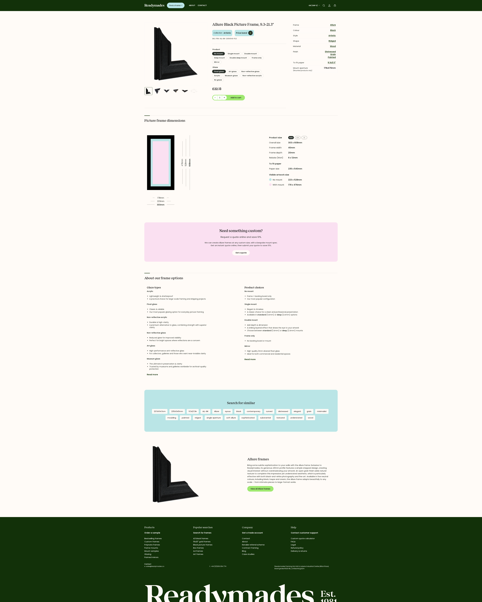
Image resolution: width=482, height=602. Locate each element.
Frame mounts (151, 548)
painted (185, 417)
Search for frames (202, 532)
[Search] (324, 5)
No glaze (218, 80)
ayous (228, 411)
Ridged (332, 41)
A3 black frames (200, 538)
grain (309, 411)
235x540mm (177, 411)
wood (310, 417)
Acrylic (217, 75)
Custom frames (151, 541)
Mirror (217, 62)
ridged (198, 417)
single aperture (214, 417)
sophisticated (248, 417)
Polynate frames (152, 544)
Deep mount (219, 58)
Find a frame (174, 5)
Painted (332, 57)
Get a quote (241, 252)
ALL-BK (205, 411)
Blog (244, 551)
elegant (297, 411)
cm (297, 137)
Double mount (250, 53)
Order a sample (152, 532)
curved (269, 411)
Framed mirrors (151, 557)
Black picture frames (202, 544)
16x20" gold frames (201, 541)
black (238, 411)
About (192, 5)
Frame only (257, 58)
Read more (152, 374)
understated (296, 417)
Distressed (330, 51)
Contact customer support (304, 532)
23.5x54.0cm (160, 411)
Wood (333, 46)
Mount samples (151, 551)
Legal (293, 544)
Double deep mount (238, 58)
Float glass (219, 71)
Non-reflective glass (250, 71)
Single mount (233, 53)
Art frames (198, 554)
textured (281, 417)
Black (333, 30)
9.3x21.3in (193, 411)
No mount (218, 53)
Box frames (198, 548)
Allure (333, 25)
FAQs (293, 541)
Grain (333, 54)
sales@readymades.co (155, 566)
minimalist (322, 411)
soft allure (231, 417)
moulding (171, 417)
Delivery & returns (299, 551)
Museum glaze (231, 75)
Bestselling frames (153, 538)
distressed (283, 411)
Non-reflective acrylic (252, 75)
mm (291, 137)
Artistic (227, 32)
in (304, 137)
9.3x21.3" (332, 62)
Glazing (147, 554)
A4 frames (198, 551)
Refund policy (297, 548)
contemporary (253, 411)
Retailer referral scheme (253, 544)
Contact (202, 5)
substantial (265, 417)
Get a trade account (252, 532)
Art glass (232, 71)
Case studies (248, 554)
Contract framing (250, 548)
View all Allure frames (260, 489)
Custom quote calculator (303, 538)
